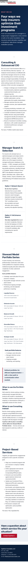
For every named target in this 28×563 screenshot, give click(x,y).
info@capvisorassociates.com (12, 556)
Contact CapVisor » (9, 535)
